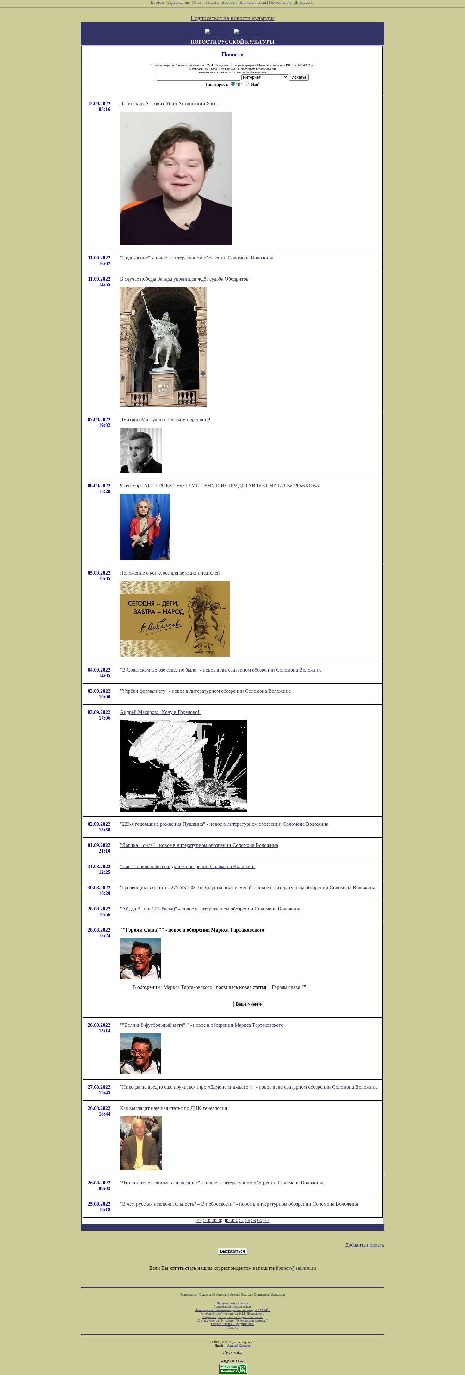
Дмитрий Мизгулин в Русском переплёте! (165, 419)
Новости (229, 2)
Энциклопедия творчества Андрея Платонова (232, 1317)
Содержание (177, 2)
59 (253, 1220)
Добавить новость (364, 1245)
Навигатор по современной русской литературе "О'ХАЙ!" (232, 1310)
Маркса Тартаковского (188, 987)
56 (235, 1220)
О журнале (206, 1294)
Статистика (261, 1294)
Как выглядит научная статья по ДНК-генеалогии (173, 1108)
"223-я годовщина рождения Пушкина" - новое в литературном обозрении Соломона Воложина (224, 824)
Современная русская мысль (232, 1306)
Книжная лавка (252, 2)
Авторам (221, 1294)
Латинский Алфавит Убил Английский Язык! (170, 103)
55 (229, 1220)
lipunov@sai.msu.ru (296, 1268)
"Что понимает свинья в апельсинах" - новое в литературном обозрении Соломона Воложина (221, 1182)
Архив (234, 1294)
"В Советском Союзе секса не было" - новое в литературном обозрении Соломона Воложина (221, 669)
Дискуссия (303, 2)
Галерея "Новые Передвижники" (232, 1324)
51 (205, 1220)
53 (217, 1220)
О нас (197, 2)
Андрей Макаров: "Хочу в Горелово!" (161, 712)
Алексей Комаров (239, 1345)
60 (259, 1220)
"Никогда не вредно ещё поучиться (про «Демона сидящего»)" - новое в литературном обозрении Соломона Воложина (249, 1087)
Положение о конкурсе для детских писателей (170, 572)
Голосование (281, 2)
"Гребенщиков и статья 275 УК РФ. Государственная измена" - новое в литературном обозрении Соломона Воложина (247, 887)
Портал (157, 2)
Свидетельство (224, 65)
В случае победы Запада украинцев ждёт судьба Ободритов (184, 279)
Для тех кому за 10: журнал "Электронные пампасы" (232, 1320)
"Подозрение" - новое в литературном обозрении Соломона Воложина (196, 257)
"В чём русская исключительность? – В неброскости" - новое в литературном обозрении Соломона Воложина (239, 1204)
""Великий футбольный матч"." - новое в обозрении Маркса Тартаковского (201, 1025)
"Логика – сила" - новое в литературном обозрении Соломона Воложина (199, 845)
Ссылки (246, 1294)
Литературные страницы (233, 1303)
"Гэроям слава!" (287, 987)
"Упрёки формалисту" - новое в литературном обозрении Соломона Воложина (205, 691)
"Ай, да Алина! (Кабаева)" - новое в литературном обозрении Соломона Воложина (210, 908)
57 (241, 1220)
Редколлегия (188, 1294)
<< (199, 1220)
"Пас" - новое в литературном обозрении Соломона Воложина (188, 866)
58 (247, 1220)
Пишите (211, 2)
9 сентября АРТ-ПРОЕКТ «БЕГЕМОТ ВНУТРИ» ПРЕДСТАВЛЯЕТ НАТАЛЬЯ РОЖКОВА (219, 485)
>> (266, 1220)
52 (211, 1220)
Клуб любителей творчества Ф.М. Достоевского (232, 1313)
